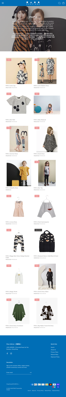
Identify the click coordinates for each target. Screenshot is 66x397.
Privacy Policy (54, 352)
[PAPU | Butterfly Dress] (19, 173)
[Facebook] (7, 353)
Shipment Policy (55, 357)
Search (52, 347)
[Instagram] (11, 353)
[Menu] (3, 3)
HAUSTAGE (13, 388)
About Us (53, 350)
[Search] (59, 3)
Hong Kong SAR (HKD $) (12, 384)
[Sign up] (30, 372)
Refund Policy (54, 354)
